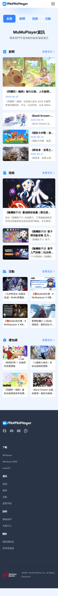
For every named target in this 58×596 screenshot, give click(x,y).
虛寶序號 (7, 503)
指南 (35, 18)
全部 (9, 18)
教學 (5, 490)
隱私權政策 (8, 541)
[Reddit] (26, 431)
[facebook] (4, 431)
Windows (7, 455)
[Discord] (12, 431)
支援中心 (7, 525)
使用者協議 (8, 548)
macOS (6, 468)
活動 (48, 18)
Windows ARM (10, 461)
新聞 (22, 18)
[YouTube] (19, 431)
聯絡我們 (7, 519)
